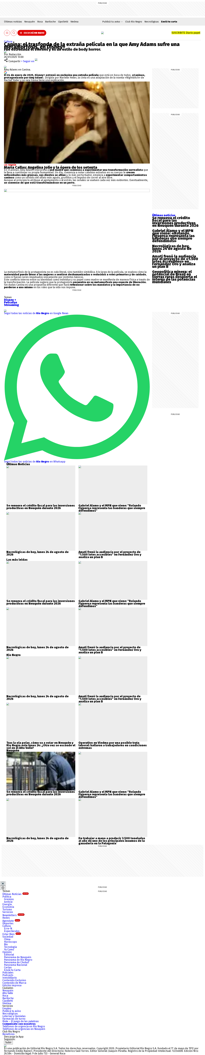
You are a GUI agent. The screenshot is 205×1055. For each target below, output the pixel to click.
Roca (40, 21)
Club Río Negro (133, 21)
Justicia (8, 901)
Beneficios (8, 1034)
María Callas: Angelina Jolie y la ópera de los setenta (50, 167)
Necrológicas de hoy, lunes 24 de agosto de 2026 (171, 248)
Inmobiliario (9, 977)
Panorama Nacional (15, 964)
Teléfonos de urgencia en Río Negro (23, 1026)
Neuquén (29, 21)
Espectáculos (12, 931)
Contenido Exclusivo (14, 980)
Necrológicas (151, 21)
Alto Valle (7, 993)
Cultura (8, 41)
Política (6, 896)
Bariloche (50, 21)
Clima (7, 939)
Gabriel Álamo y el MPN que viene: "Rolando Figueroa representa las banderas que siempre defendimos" (111, 508)
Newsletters (13, 915)
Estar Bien (11, 934)
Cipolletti (63, 21)
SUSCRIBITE (186, 32)
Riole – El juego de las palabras (20, 1021)
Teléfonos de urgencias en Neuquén (23, 1028)
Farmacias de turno (13, 1018)
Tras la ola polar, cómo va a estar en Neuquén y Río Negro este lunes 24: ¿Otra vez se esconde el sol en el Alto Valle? (40, 745)
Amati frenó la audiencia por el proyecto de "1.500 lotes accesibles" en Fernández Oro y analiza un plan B (109, 554)
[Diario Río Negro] (102, 33)
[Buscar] (13, 32)
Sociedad (7, 936)
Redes (6, 917)
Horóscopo (10, 941)
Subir (8, 1042)
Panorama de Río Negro (18, 959)
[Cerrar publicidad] (3, 884)
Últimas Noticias (15, 894)
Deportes (7, 923)
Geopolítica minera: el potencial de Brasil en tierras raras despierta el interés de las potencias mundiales (174, 276)
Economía (8, 906)
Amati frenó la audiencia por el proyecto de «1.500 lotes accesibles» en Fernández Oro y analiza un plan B (175, 261)
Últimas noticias (13, 21)
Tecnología (10, 946)
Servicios (7, 912)
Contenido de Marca (14, 982)
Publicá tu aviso (11, 1011)
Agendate (10, 920)
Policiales (7, 972)
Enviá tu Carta (12, 970)
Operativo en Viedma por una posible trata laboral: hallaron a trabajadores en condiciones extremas (112, 745)
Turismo (7, 909)
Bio (6, 944)
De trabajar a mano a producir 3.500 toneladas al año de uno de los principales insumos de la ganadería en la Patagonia (111, 841)
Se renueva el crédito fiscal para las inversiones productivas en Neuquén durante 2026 (175, 222)
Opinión (7, 952)
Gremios (9, 899)
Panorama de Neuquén (17, 957)
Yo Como (9, 949)
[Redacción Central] (5, 51)
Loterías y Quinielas (14, 1016)
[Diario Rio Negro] (5, 1045)
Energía (7, 904)
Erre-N (8, 928)
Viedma (74, 21)
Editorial (9, 954)
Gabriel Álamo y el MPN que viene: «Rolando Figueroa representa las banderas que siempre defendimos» (173, 235)
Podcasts (7, 975)
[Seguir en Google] (5, 72)
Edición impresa (11, 985)
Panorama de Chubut (16, 962)
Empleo (6, 1008)
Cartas (8, 967)
